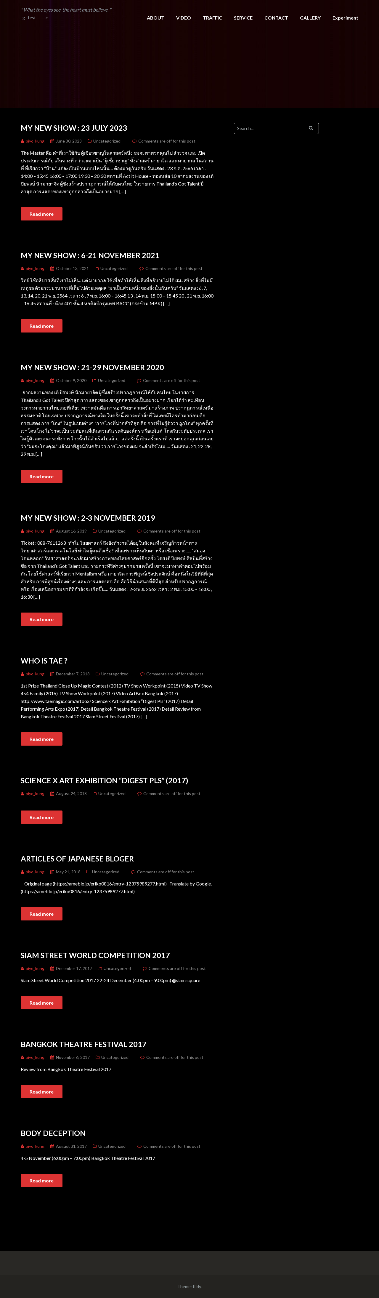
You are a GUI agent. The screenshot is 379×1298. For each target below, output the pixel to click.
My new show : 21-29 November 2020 (92, 367)
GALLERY (310, 17)
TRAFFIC (212, 17)
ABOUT (155, 17)
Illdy (197, 1286)
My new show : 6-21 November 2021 (90, 255)
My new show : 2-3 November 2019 (88, 517)
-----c (42, 17)
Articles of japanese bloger (77, 858)
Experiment (345, 17)
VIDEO (183, 17)
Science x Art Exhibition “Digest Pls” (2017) (104, 780)
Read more (42, 214)
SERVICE (243, 17)
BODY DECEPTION (53, 1132)
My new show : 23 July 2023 (74, 127)
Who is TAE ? (44, 660)
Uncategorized (107, 140)
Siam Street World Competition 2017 (95, 955)
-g (23, 17)
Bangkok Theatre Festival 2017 (84, 1044)
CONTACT (276, 17)
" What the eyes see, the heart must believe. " (66, 9)
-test (31, 17)
